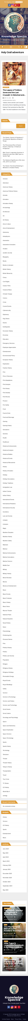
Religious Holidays (8, 672)
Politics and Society (8, 655)
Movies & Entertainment (9, 586)
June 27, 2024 (9, 917)
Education (6, 339)
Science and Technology (10, 705)
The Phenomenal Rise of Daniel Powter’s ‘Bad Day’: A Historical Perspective (12, 146)
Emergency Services (9, 343)
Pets (4, 643)
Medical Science (7, 561)
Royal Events (6, 680)
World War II (6, 791)
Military (5, 569)
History (5, 466)
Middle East (6, 565)
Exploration (6, 364)
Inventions (6, 512)
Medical (5, 549)
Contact (24, 1019)
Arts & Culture (7, 224)
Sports (4, 742)
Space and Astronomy (9, 725)
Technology (6, 750)
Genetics (5, 433)
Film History (6, 87)
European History (8, 359)
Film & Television (8, 376)
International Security (9, 507)
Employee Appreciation (9, 347)
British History (7, 269)
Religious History (8, 668)
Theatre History (7, 762)
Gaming (5, 421)
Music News (6, 606)
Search (5, 121)
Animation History (8, 203)
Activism (5, 178)
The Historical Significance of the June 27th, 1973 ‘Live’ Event (13, 963)
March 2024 (6, 861)
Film (4, 372)
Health (5, 438)
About (12, 1019)
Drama (5, 322)
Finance (5, 401)
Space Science (7, 734)
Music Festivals (7, 598)
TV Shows (6, 783)
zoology (5, 795)
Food (4, 409)
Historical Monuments (9, 462)
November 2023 (7, 877)
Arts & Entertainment (8, 228)
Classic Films (6, 285)
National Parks (7, 614)
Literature (5, 524)
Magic (4, 528)
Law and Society (7, 516)
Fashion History (7, 368)
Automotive (6, 240)
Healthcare (6, 442)
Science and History (8, 701)
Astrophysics (6, 236)
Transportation (7, 771)
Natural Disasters (8, 618)
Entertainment (7, 351)
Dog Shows (6, 318)
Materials (5, 544)
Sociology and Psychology (10, 717)
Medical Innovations (8, 557)
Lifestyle (5, 520)
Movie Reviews (7, 577)
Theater (5, 758)
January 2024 (6, 869)
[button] (19, 47)
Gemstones (6, 429)
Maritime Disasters (8, 532)
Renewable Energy (8, 676)
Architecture (6, 211)
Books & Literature (8, 265)
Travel (4, 775)
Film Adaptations (7, 380)
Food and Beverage (8, 417)
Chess (4, 277)
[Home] (2, 47)
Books (4, 261)
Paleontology (6, 631)
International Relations (9, 503)
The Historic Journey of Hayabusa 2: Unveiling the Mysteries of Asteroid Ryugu (13, 139)
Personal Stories (7, 639)
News (4, 627)
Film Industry (6, 392)
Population (6, 660)
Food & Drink (6, 413)
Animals (5, 195)
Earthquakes (6, 327)
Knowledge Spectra (14, 36)
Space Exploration (8, 730)
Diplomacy (6, 314)
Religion (5, 664)
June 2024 (6, 849)
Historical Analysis (8, 450)
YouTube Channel (6, 1019)
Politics (5, 651)
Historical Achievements (9, 446)
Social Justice (7, 713)
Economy (5, 335)
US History (6, 787)
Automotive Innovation (9, 244)
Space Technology (8, 738)
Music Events (6, 594)
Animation (6, 199)
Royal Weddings (7, 684)
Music (4, 590)
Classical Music (7, 289)
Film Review (6, 396)
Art (3, 215)
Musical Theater (7, 610)
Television (6, 754)
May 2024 (5, 853)
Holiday (5, 475)
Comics (5, 298)
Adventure (6, 183)
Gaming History (7, 425)
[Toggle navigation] (11, 47)
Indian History (7, 495)
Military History (7, 573)
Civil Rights (6, 281)
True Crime (6, 779)
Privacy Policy (18, 1019)
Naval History (6, 623)
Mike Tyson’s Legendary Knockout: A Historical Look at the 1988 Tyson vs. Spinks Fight (13, 154)
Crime (4, 302)
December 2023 (7, 873)
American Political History (10, 191)
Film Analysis (6, 384)
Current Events (7, 306)
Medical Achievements (9, 553)
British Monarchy (7, 273)
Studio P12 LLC (17, 1015)
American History (8, 187)
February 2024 (7, 865)
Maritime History (7, 536)
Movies (5, 581)
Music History (6, 602)
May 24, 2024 (7, 98)
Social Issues (6, 709)
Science (5, 692)
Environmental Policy (9, 355)
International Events (8, 499)
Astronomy (6, 232)
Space (4, 721)
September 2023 (7, 886)
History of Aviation (8, 470)
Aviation (5, 248)
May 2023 (5, 890)
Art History (6, 220)
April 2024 (6, 857)
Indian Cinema (7, 491)
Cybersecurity (7, 310)
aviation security (7, 252)
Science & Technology (9, 697)
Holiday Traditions (8, 483)
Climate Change (7, 294)
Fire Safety (6, 405)
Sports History (7, 746)
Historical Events (7, 458)
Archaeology (6, 207)
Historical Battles (7, 454)
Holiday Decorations (8, 479)
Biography (6, 257)
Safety (4, 688)
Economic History (8, 331)
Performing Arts (7, 635)
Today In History (7, 767)
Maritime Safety (7, 540)
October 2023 (6, 881)
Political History (7, 647)
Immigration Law (7, 487)
